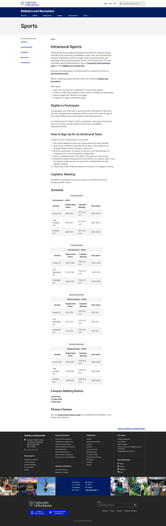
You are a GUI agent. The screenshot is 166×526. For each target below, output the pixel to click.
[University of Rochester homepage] (30, 3)
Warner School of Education (64, 454)
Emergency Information (130, 511)
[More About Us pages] (28, 15)
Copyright (119, 511)
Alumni (26, 470)
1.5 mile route (56, 399)
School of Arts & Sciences (63, 439)
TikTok (89, 485)
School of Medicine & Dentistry (65, 447)
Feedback (105, 511)
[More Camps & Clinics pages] (79, 15)
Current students (29, 462)
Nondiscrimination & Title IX (126, 451)
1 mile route (56, 396)
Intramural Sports (26, 47)
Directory (90, 447)
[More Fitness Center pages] (53, 15)
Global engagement (124, 439)
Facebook (76, 482)
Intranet (89, 439)
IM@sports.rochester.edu (73, 65)
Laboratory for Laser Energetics (65, 457)
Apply (105, 3)
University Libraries (61, 470)
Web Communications (93, 442)
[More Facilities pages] (39, 15)
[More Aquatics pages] (64, 15)
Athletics (123, 469)
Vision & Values (122, 444)
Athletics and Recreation (37, 11)
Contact (89, 444)
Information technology (94, 457)
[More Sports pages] (89, 15)
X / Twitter (77, 485)
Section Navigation (28, 38)
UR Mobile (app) (92, 452)
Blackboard (90, 460)
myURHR (89, 462)
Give (114, 3)
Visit (110, 3)
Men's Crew (25, 57)
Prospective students (31, 459)
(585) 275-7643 (32, 450)
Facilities (34, 15)
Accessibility (122, 442)
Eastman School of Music (63, 444)
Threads (76, 490)
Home (53, 39)
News (122, 464)
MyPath (89, 465)
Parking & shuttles (92, 454)
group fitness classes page (69, 415)
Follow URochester (91, 490)
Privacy (112, 511)
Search (99, 501)
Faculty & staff (29, 467)
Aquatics (59, 15)
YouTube (90, 482)
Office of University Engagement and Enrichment (129, 448)
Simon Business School (62, 452)
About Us (23, 15)
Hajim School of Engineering (64, 442)
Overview (24, 42)
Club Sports (24, 52)
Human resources (92, 449)
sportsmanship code (59, 73)
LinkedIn (89, 487)
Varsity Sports (25, 63)
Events (122, 467)
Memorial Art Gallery (61, 472)
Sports (85, 15)
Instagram (77, 487)
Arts (121, 472)
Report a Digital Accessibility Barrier (131, 429)
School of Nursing (60, 449)
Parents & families (30, 465)
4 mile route (56, 401)
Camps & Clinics (73, 15)
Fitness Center (47, 15)
